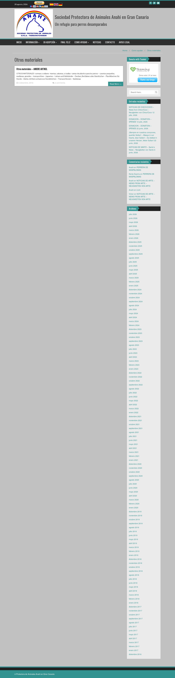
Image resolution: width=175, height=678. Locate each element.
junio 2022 (133, 396)
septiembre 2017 (136, 618)
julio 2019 (133, 531)
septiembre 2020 (136, 476)
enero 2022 (133, 412)
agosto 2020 (134, 480)
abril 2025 (133, 273)
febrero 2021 (134, 456)
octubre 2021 (134, 424)
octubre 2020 (134, 472)
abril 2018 (133, 591)
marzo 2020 (134, 499)
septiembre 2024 (136, 301)
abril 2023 (133, 357)
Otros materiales (154, 50)
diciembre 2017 (135, 606)
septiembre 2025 (136, 254)
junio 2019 (133, 535)
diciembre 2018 (135, 559)
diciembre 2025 (135, 242)
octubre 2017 (134, 614)
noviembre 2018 (135, 563)
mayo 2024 (133, 313)
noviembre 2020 (135, 468)
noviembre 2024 (135, 293)
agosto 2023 (134, 345)
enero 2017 (133, 650)
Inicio (19, 42)
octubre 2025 (134, 250)
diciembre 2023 (135, 329)
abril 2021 (133, 448)
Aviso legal (124, 42)
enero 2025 (133, 285)
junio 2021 (133, 440)
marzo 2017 (134, 642)
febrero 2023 (134, 365)
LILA (138, 190)
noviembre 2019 (135, 515)
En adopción (49, 42)
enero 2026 (133, 238)
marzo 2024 (134, 321)
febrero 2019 (134, 551)
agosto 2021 (134, 432)
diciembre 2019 (135, 511)
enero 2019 (133, 555)
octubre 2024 (134, 297)
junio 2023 (133, 353)
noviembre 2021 (135, 420)
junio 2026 (133, 218)
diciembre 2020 (135, 464)
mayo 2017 (133, 634)
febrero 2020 (134, 503)
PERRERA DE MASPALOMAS (138, 168)
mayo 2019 (133, 539)
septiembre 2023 (136, 341)
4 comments (60, 82)
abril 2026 (133, 226)
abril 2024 (133, 317)
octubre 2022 (134, 380)
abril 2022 (133, 404)
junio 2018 (133, 583)
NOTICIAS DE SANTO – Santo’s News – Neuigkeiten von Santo (142, 148)
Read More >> (115, 84)
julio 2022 (133, 392)
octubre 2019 (134, 519)
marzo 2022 (134, 408)
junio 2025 (133, 265)
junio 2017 (133, 630)
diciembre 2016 (135, 654)
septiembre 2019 (136, 523)
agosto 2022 (134, 388)
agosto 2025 (134, 258)
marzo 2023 (134, 361)
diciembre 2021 (135, 416)
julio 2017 (133, 626)
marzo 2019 (134, 547)
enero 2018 (133, 602)
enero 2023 (133, 369)
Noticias (97, 42)
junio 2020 (133, 487)
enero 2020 (133, 507)
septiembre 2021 (136, 428)
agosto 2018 (134, 575)
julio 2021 (133, 436)
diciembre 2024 (135, 289)
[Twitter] (154, 3)
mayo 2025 (133, 269)
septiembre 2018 (136, 571)
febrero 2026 (134, 234)
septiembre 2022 (136, 384)
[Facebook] (150, 3)
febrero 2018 (134, 598)
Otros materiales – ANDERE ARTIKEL (31, 69)
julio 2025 (133, 261)
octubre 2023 (134, 337)
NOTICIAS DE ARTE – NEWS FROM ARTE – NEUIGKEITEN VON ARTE (142, 183)
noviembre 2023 (135, 333)
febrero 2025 (134, 281)
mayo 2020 (133, 491)
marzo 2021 (134, 452)
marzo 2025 (134, 277)
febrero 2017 (134, 646)
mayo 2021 (133, 444)
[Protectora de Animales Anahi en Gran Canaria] (33, 23)
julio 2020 (133, 483)
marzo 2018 (134, 594)
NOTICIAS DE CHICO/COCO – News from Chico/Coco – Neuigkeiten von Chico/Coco (141, 110)
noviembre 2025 (135, 246)
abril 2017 (133, 638)
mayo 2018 (133, 587)
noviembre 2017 (135, 610)
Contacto (110, 42)
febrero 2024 (134, 325)
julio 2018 (133, 579)
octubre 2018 (134, 567)
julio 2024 (133, 309)
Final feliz (65, 42)
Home (124, 50)
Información (32, 42)
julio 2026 (133, 214)
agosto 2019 (134, 527)
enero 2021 (133, 460)
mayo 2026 (133, 222)
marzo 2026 (134, 230)
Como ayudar (80, 42)
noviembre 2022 (135, 376)
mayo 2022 (133, 400)
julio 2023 (133, 349)
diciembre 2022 (135, 372)
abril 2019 (133, 543)
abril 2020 (133, 495)
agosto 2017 (134, 622)
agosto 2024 (134, 305)
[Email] (158, 3)
